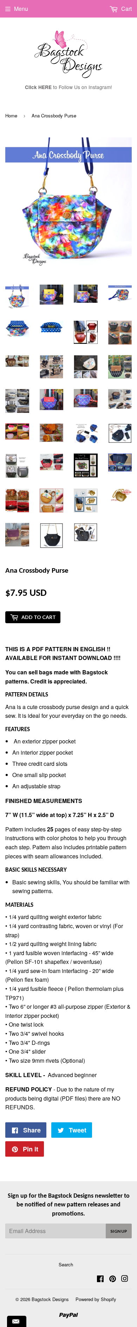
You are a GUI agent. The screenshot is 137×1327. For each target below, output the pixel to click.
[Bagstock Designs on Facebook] (100, 1279)
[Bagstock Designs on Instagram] (124, 1279)
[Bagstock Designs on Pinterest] (112, 1279)
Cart (126, 9)
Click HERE (38, 87)
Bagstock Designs (50, 1299)
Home (11, 115)
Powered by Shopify (96, 1299)
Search (66, 1264)
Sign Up (118, 1231)
